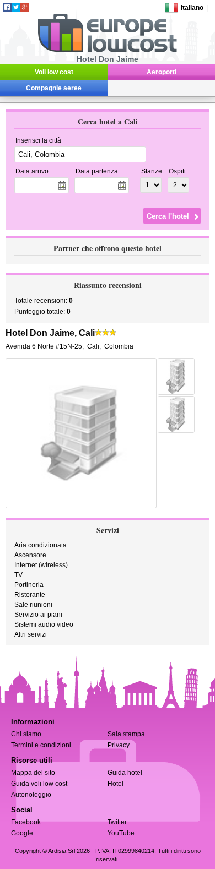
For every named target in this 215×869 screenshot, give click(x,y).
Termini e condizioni (41, 745)
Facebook (26, 822)
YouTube (121, 833)
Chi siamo (26, 734)
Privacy (119, 745)
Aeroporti (161, 72)
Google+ (24, 833)
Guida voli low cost (39, 783)
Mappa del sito (33, 772)
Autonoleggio (31, 795)
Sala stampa (126, 734)
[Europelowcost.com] (107, 50)
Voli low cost (54, 72)
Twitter (117, 822)
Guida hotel (125, 772)
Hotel (115, 783)
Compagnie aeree (54, 88)
